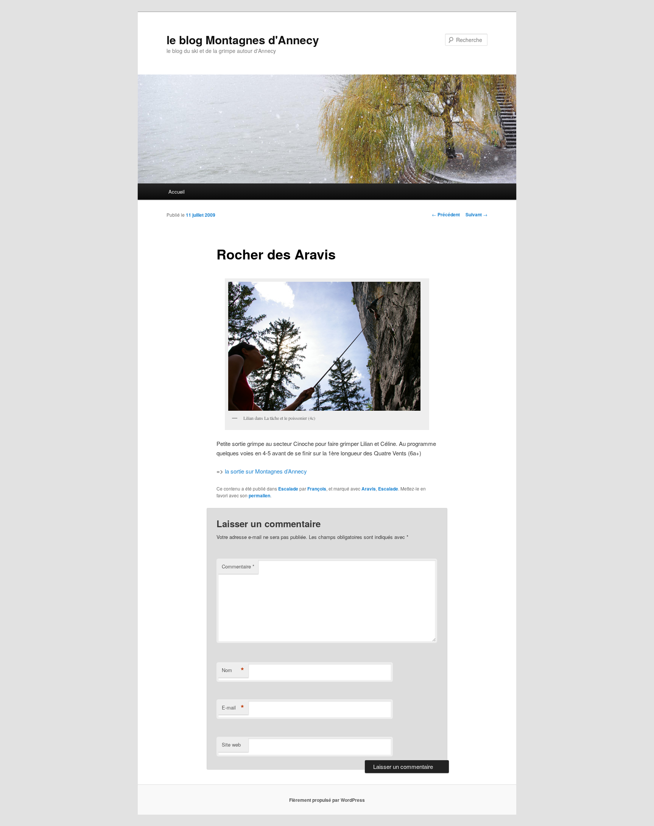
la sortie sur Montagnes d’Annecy (266, 471)
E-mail (233, 708)
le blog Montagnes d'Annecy (243, 39)
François (316, 488)
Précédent (446, 214)
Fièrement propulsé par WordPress (327, 799)
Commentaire (238, 566)
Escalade (288, 488)
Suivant (476, 214)
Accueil (176, 191)
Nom (233, 670)
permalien (259, 495)
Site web (231, 744)
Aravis (368, 488)
